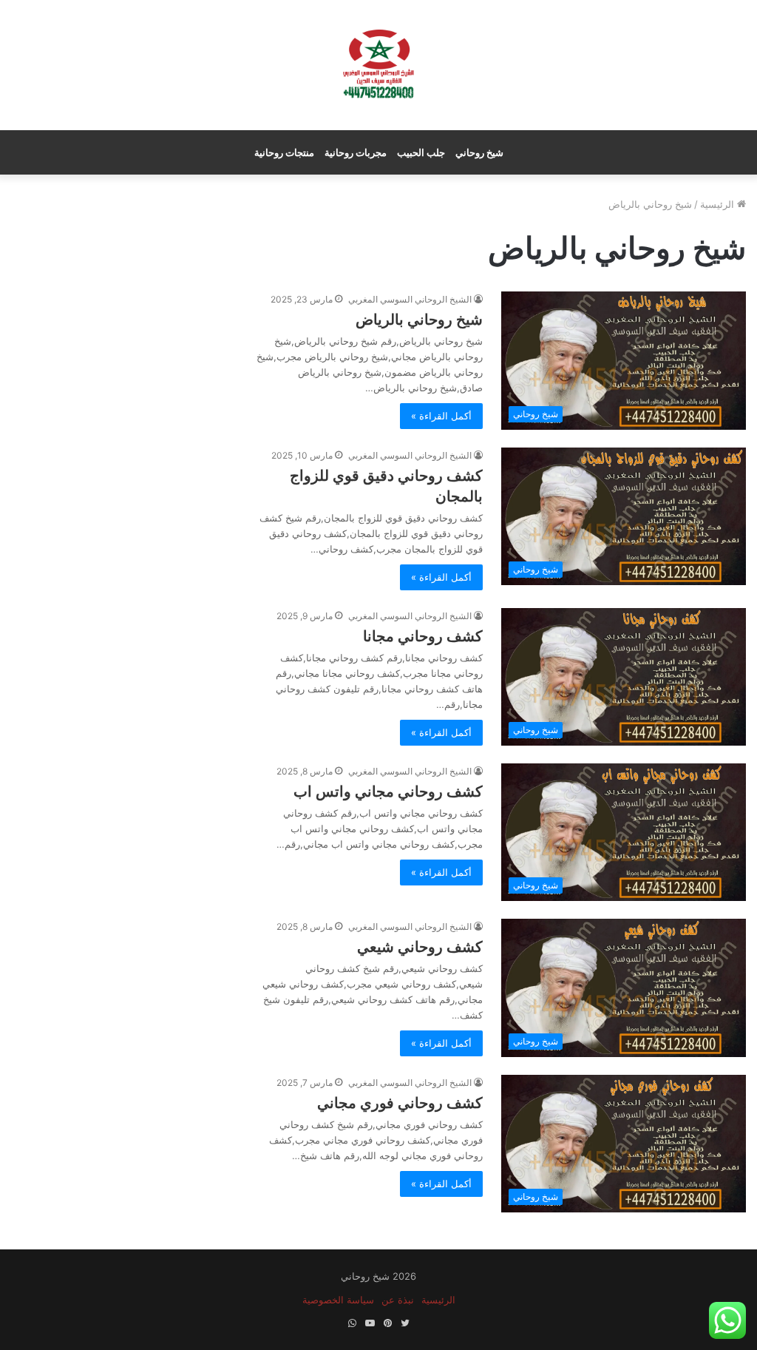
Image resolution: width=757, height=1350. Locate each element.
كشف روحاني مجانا (423, 636)
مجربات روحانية (356, 152)
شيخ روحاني (479, 152)
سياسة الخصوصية (338, 1300)
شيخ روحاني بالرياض (419, 319)
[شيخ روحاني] (378, 65)
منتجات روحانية (284, 152)
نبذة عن (397, 1300)
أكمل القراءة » (441, 416)
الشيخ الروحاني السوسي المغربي (410, 299)
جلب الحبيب (421, 152)
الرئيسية (718, 204)
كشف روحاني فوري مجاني (400, 1103)
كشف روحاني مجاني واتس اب (388, 791)
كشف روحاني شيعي (420, 947)
